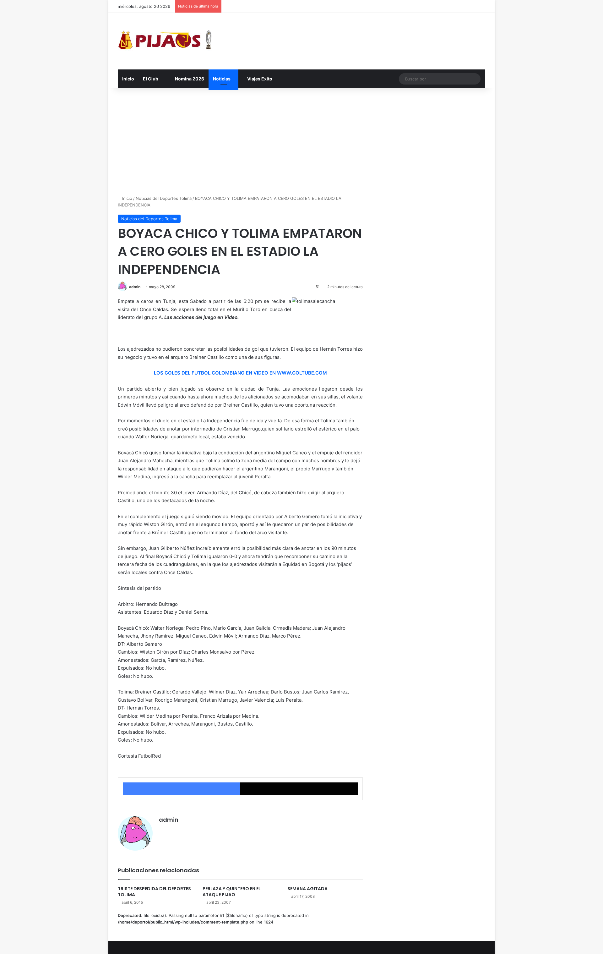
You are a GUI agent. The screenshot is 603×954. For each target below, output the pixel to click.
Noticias (222, 78)
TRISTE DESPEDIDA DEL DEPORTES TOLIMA (154, 891)
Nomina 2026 (189, 78)
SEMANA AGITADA (307, 888)
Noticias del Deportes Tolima (164, 198)
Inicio (128, 78)
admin (134, 286)
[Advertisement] (301, 142)
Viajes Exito (259, 78)
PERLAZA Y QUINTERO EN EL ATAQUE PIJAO (232, 891)
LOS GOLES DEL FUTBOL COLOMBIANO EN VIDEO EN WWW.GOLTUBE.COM (240, 373)
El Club (150, 78)
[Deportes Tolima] (165, 41)
